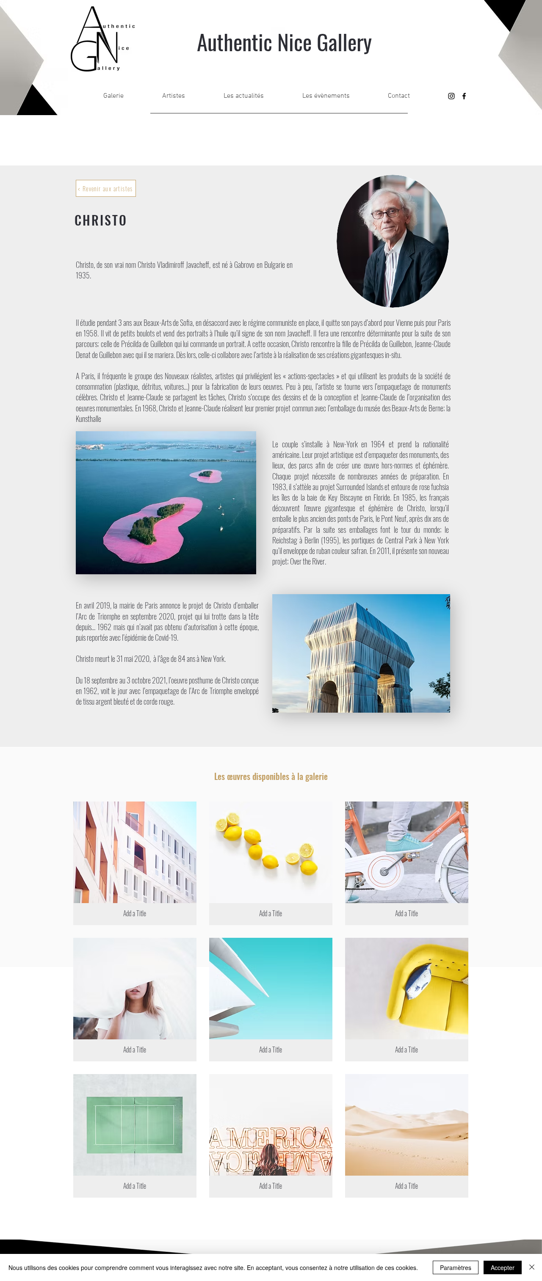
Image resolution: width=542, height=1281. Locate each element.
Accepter (502, 1267)
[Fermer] (532, 1267)
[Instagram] (451, 96)
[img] (134, 863)
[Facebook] (464, 96)
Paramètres (455, 1267)
